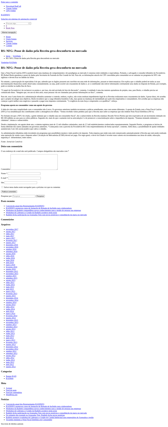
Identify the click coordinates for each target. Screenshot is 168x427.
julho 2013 (10, 331)
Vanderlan (5, 62)
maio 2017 (10, 236)
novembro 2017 (12, 229)
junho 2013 (10, 333)
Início (8, 56)
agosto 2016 (10, 254)
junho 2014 (10, 309)
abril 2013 (10, 338)
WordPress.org (11, 395)
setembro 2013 (11, 327)
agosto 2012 (10, 356)
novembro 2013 (12, 322)
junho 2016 (10, 258)
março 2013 (10, 340)
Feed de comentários (14, 392)
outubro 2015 (11, 276)
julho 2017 (10, 234)
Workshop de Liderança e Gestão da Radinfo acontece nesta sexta (31, 213)
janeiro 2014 (11, 318)
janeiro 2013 (11, 345)
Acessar (9, 388)
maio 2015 (10, 287)
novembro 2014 (12, 300)
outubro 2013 (11, 325)
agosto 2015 (10, 280)
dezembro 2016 (12, 245)
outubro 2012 (11, 351)
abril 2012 (10, 364)
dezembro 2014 (12, 298)
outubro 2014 (11, 302)
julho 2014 (10, 307)
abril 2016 (10, 263)
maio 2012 (10, 362)
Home (8, 37)
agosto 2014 (10, 305)
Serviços (9, 41)
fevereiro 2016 (11, 267)
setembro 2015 (11, 278)
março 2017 (10, 238)
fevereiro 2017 (11, 240)
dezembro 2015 (12, 271)
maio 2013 (10, 336)
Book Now (10, 28)
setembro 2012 (11, 353)
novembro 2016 (12, 247)
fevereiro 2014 (11, 316)
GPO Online (11, 11)
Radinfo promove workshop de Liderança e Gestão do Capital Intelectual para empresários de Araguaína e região (50, 417)
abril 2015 (10, 289)
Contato (9, 46)
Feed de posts (11, 390)
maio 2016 (10, 260)
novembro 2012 (12, 349)
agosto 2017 (10, 231)
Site (2, 182)
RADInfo (17, 56)
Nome (4, 173)
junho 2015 (10, 285)
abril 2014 (10, 311)
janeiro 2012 (11, 367)
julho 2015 (10, 282)
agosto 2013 (10, 329)
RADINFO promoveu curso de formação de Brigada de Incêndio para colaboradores (39, 208)
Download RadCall (13, 6)
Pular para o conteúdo (9, 2)
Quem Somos (11, 39)
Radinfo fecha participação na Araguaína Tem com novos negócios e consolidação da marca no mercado (46, 215)
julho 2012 (10, 358)
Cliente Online (11, 8)
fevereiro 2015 (11, 294)
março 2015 (10, 291)
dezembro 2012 (12, 347)
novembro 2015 (12, 274)
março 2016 (10, 265)
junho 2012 (10, 360)
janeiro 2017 (11, 243)
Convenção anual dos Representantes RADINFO (25, 206)
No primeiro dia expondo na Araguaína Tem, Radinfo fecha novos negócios (35, 415)
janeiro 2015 (11, 296)
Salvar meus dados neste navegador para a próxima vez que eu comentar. (32, 187)
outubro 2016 (11, 249)
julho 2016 (10, 256)
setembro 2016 (11, 251)
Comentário (5, 169)
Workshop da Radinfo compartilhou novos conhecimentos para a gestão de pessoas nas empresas (43, 210)
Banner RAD (11, 376)
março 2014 (10, 313)
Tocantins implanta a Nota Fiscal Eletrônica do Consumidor (29, 420)
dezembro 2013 (12, 320)
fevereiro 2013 (11, 342)
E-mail (4, 178)
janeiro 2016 (11, 269)
